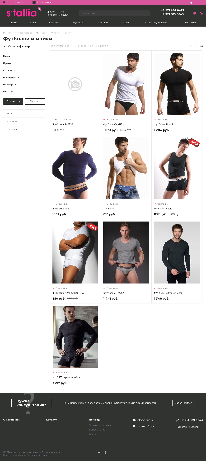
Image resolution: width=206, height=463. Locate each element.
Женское (12, 121)
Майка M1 (109, 208)
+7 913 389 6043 (172, 14)
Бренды (93, 434)
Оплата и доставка (100, 425)
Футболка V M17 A (114, 124)
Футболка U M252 (113, 293)
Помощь (94, 419)
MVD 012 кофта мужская (168, 293)
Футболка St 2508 (62, 124)
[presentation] (156, 168)
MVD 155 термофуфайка (66, 377)
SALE (9, 113)
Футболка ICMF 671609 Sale (68, 293)
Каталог (51, 419)
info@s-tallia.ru (44, 2)
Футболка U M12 (163, 124)
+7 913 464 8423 (172, 10)
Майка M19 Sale (163, 208)
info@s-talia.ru (145, 420)
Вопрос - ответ (97, 429)
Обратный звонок (188, 426)
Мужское (12, 129)
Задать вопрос (183, 403)
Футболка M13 (60, 208)
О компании (11, 419)
